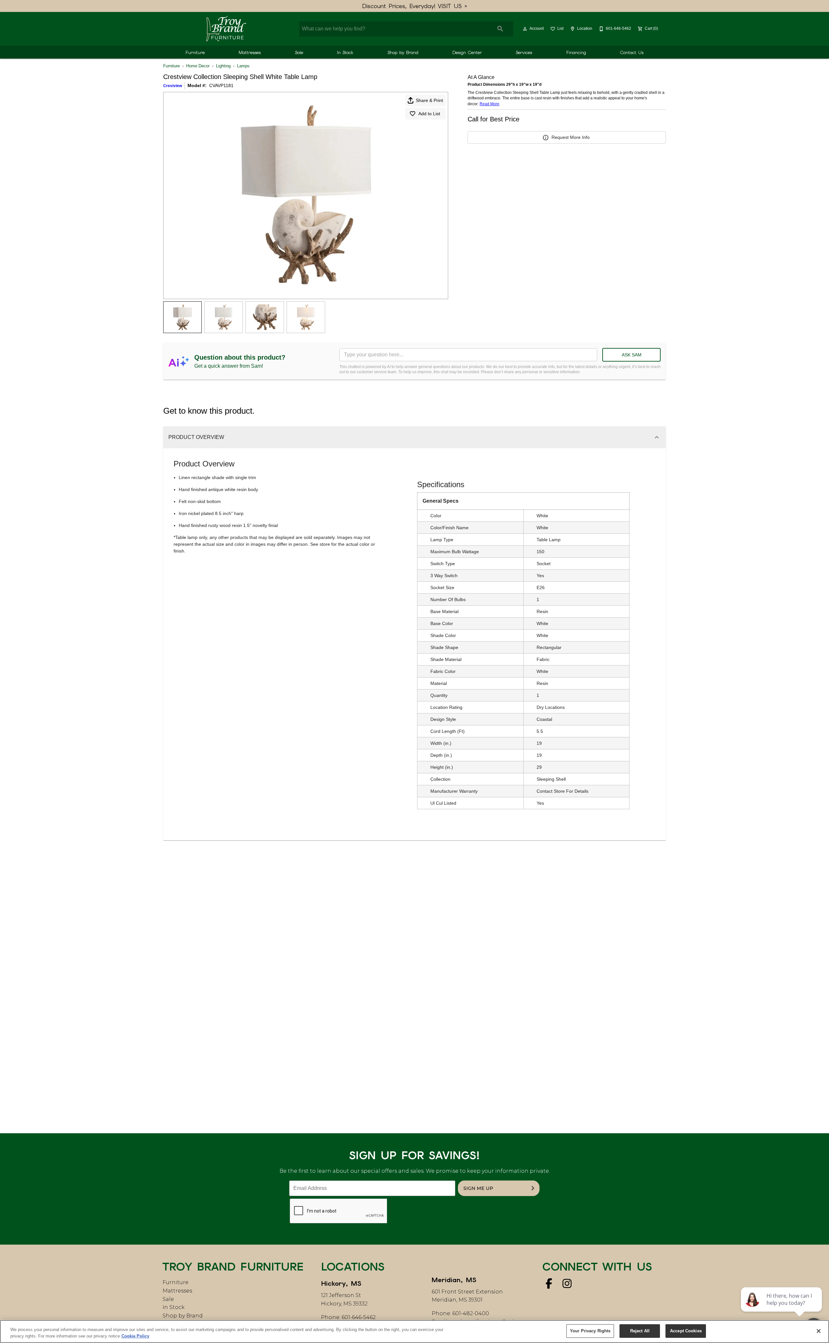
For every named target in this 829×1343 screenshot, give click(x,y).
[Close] (819, 1331)
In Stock (345, 52)
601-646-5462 (359, 1317)
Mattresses (250, 52)
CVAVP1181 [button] (221, 85)
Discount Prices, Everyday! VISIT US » (414, 6)
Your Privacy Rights (590, 1330)
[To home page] (225, 29)
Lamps (243, 65)
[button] (525, 29)
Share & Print (429, 100)
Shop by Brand (403, 52)
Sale (299, 52)
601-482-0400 (470, 1313)
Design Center (467, 52)
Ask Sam (632, 354)
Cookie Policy (135, 1336)
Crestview (172, 86)
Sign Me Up (478, 1188)
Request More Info (570, 137)
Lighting (223, 65)
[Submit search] (500, 29)
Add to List (429, 113)
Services (524, 52)
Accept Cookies (686, 1330)
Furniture (195, 52)
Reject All (640, 1330)
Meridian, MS (454, 1280)
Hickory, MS (341, 1283)
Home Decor (198, 65)
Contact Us (631, 52)
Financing (576, 52)
